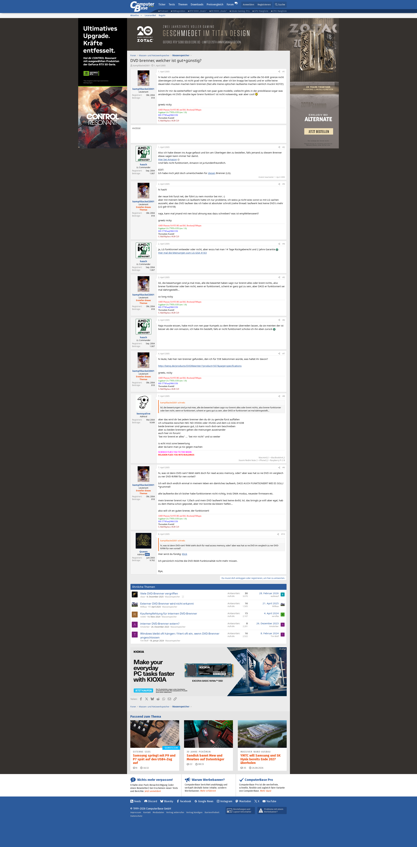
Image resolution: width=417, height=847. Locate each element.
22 (190, 764)
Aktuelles (134, 15)
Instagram (226, 801)
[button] (141, 15)
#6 (283, 320)
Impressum (135, 812)
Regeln (162, 15)
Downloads (197, 4)
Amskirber (145, 626)
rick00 (143, 616)
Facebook (185, 801)
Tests (172, 4)
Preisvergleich (215, 4)
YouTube (271, 801)
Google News (205, 801)
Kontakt (147, 812)
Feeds (137, 801)
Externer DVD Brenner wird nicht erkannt (167, 603)
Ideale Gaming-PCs (240, 11)
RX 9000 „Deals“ (219, 11)
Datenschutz (136, 816)
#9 (283, 467)
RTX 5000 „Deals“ (198, 11)
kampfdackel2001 (141, 65)
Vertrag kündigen (194, 812)
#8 (283, 396)
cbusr (142, 596)
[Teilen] (279, 72)
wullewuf (275, 596)
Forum (230, 4)
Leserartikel (150, 15)
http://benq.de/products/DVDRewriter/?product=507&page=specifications (200, 365)
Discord (152, 801)
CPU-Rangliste (280, 11)
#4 (283, 243)
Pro (147, 554)
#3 (283, 184)
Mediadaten (158, 812)
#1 (283, 71)
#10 (283, 534)
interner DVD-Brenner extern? (159, 623)
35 (244, 768)
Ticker (161, 4)
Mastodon (245, 801)
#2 (283, 147)
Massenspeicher (172, 596)
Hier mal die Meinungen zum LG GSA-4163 (182, 252)
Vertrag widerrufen (175, 812)
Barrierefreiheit (212, 812)
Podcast (164, 11)
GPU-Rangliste (261, 11)
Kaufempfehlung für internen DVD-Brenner (168, 613)
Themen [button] (182, 4)
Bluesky (168, 801)
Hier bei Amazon (167, 159)
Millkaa (143, 606)
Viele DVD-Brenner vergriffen (159, 593)
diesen (211, 173)
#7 (283, 353)
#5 (283, 277)
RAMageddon (179, 11)
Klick (184, 554)
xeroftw (275, 616)
